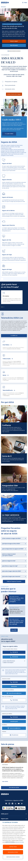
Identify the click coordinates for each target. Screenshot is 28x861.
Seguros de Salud (6, 163)
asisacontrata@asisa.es (15, 728)
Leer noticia (5, 781)
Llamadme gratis (14, 721)
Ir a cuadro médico (9, 133)
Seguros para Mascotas (8, 225)
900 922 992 (14, 686)
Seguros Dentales (7, 179)
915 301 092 (15, 700)
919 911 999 (15, 682)
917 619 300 (15, 717)
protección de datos (19, 842)
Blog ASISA (14, 630)
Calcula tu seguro (14, 41)
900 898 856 (15, 657)
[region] (14, 841)
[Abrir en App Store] (20, 808)
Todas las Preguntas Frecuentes (14, 581)
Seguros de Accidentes (8, 210)
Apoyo (4, 375)
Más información (14, 45)
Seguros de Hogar (7, 269)
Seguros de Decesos (7, 197)
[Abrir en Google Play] (8, 808)
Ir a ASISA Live (14, 335)
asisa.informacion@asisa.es (15, 693)
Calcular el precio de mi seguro (14, 94)
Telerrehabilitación (8, 390)
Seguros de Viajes (7, 254)
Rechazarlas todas (13, 852)
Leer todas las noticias (14, 787)
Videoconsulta (7, 358)
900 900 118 (15, 652)
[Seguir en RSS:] (6, 804)
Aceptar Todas (13, 846)
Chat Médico (6, 345)
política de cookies (10, 842)
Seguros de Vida (6, 240)
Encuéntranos (15, 735)
